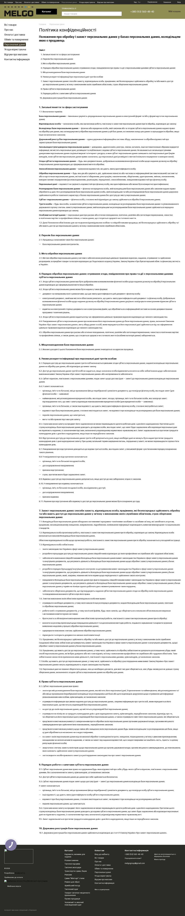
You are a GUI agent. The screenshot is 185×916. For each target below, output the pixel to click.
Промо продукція (72, 899)
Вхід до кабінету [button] (102, 854)
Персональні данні (69, 2)
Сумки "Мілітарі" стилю (74, 878)
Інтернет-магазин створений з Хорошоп (20, 910)
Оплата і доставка (31, 2)
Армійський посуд (72, 885)
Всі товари (8, 2)
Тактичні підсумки (72, 864)
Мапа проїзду (159, 859)
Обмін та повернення (50, 2)
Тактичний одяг (71, 889)
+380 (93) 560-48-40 (142, 11)
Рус (139, 2)
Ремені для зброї (72, 882)
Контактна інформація (17, 59)
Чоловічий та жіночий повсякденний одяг (74, 903)
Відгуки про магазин (105, 2)
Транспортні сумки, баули (76, 871)
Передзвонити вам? (133, 858)
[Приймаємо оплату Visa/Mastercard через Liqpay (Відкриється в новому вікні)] (26, 881)
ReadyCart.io (20, 873)
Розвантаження (71, 860)
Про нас (18, 2)
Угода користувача (87, 2)
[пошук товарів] (119, 13)
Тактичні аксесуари (73, 867)
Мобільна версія (14, 886)
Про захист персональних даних (151, 833)
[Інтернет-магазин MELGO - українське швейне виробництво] (18, 856)
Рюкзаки (68, 875)
